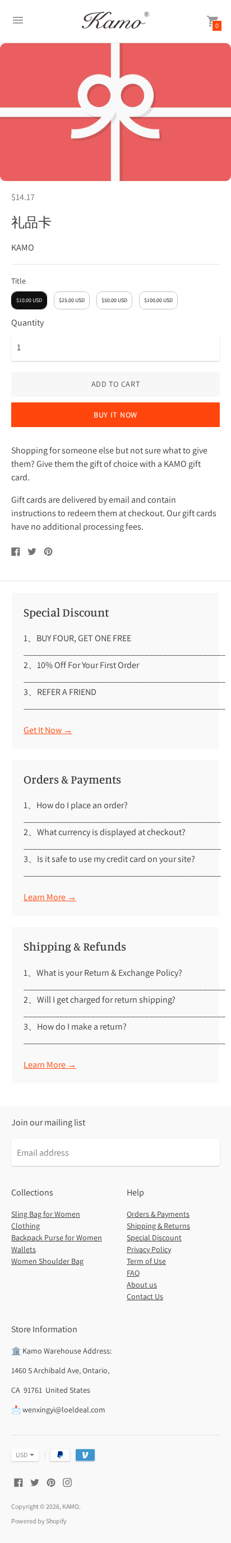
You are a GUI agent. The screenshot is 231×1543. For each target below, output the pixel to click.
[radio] (29, 300)
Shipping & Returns (158, 1226)
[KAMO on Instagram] (67, 1482)
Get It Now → (48, 730)
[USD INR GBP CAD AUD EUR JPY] (19, 1455)
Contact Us (145, 1296)
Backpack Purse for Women (56, 1237)
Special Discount (154, 1237)
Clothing (25, 1226)
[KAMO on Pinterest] (51, 1482)
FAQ (133, 1273)
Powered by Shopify (39, 1521)
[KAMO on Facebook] (18, 1482)
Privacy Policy (149, 1249)
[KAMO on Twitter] (34, 1482)
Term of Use (146, 1261)
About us (142, 1285)
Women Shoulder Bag (47, 1261)
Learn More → (50, 897)
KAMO (70, 1506)
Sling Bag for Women (45, 1214)
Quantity (27, 323)
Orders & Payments (158, 1214)
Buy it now (115, 415)
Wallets (23, 1249)
